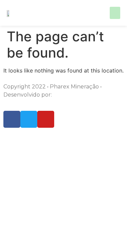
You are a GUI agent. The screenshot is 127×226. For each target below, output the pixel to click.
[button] (115, 13)
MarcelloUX (69, 94)
